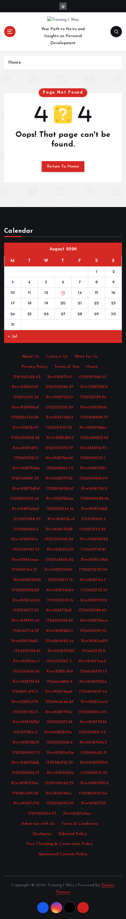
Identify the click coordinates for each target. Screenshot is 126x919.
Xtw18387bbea (94, 620)
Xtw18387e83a (60, 753)
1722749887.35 (25, 478)
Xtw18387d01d (60, 438)
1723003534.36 (60, 509)
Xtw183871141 (59, 377)
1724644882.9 (59, 682)
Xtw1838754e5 (92, 661)
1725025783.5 (25, 712)
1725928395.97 (60, 803)
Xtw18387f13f (93, 803)
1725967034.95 (42, 813)
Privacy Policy (34, 367)
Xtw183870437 (60, 549)
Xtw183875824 (60, 417)
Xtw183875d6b (25, 763)
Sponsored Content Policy (63, 854)
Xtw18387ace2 (94, 702)
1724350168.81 (27, 651)
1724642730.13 (93, 671)
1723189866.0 (26, 529)
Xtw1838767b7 (26, 722)
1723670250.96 (93, 570)
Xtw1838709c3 (93, 742)
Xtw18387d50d (94, 783)
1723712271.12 (60, 580)
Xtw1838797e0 (25, 620)
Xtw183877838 (93, 722)
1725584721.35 (59, 763)
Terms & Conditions (79, 824)
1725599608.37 (26, 773)
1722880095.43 (24, 498)
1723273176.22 (92, 529)
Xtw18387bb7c (59, 631)
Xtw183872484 (60, 590)
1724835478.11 (25, 691)
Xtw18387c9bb (94, 560)
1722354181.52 (59, 427)
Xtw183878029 (94, 539)
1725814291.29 (25, 793)
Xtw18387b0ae (60, 498)
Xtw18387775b (59, 478)
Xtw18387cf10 (26, 803)
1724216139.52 (93, 631)
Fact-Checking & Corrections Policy (59, 844)
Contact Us (56, 356)
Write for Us (86, 356)
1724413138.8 (93, 651)
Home (14, 63)
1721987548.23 (92, 377)
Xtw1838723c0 (59, 397)
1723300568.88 (59, 539)
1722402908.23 (25, 438)
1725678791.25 (94, 773)
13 (63, 293)
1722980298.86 (94, 498)
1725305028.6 (59, 742)
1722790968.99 (93, 478)
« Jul (12, 336)
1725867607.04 (93, 793)
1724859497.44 (93, 691)
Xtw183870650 (58, 570)
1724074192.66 (59, 620)
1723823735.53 (94, 590)
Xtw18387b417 (26, 427)
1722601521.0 (26, 458)
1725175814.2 (25, 732)
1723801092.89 (26, 590)
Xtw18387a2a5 (26, 509)
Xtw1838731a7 (59, 610)
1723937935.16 (60, 600)
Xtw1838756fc (93, 468)
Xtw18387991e (24, 539)
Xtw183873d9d (26, 489)
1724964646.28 (59, 702)
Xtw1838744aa (25, 560)
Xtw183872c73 (93, 448)
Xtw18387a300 (26, 600)
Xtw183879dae (93, 427)
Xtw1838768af (25, 407)
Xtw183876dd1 (94, 509)
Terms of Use (66, 367)
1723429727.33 (26, 549)
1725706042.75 (59, 783)
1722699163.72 (59, 468)
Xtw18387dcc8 (61, 519)
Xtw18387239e (24, 783)
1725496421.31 (94, 753)
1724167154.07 (26, 631)
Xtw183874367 (25, 387)
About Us (30, 356)
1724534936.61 (26, 671)
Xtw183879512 (93, 600)
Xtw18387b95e (58, 732)
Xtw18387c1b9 (59, 671)
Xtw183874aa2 (59, 691)
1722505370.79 (59, 448)
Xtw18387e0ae (77, 813)
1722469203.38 (94, 438)
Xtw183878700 (94, 763)
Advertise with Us (38, 824)
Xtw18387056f (61, 651)
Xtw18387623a (60, 773)
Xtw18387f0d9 (59, 529)
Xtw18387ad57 (94, 641)
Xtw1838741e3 (93, 580)
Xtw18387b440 (59, 458)
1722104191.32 (26, 397)
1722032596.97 (59, 387)
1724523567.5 (59, 661)
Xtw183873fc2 (94, 489)
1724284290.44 (59, 641)
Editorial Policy (73, 834)
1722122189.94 (93, 397)
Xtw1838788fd (94, 387)
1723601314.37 (25, 570)
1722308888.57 (94, 417)
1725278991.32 (92, 732)
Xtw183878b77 (26, 742)
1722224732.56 (25, 417)
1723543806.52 (60, 560)
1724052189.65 (92, 610)
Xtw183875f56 (26, 682)
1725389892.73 (26, 753)
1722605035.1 (92, 458)
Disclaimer (42, 834)
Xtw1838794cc (58, 793)
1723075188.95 (27, 519)
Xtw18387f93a (58, 712)
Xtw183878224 (93, 682)
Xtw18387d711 (25, 448)
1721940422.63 (26, 377)
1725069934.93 (93, 712)
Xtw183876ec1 (26, 661)
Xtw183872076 (27, 580)
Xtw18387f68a (26, 468)
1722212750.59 (59, 407)
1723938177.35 (26, 610)
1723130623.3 (93, 519)
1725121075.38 (60, 722)
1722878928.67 (60, 489)
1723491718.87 (93, 549)
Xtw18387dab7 (25, 641)
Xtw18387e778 (25, 702)
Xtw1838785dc (94, 407)
